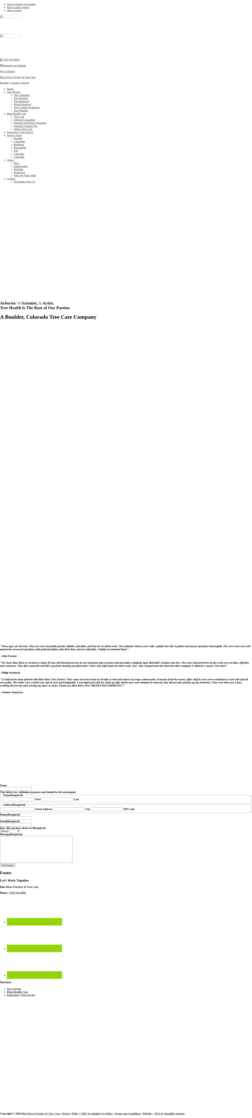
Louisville (234, 752)
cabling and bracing (228, 743)
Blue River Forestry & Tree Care (17, 77)
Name (3, 785)
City (87, 809)
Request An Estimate (14, 65)
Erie (19, 755)
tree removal (209, 743)
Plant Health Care (17, 991)
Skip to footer (14, 10)
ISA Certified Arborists (48, 752)
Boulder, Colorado (203, 752)
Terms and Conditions (128, 1113)
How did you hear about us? (23, 828)
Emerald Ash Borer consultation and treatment (35, 746)
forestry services (98, 746)
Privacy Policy (71, 1113)
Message (11, 834)
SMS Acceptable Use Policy (97, 1113)
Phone (10, 814)
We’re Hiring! (7, 71)
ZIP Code (129, 809)
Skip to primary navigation (21, 4)
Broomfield (221, 752)
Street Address (43, 809)
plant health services (72, 746)
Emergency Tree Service (21, 995)
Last (76, 799)
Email (10, 821)
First (38, 799)
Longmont (5, 755)
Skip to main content (18, 7)
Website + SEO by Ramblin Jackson (164, 1113)
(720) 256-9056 (10, 59)
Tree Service (14, 988)
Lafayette (246, 752)
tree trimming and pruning (187, 743)
